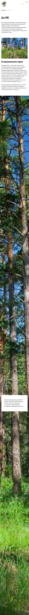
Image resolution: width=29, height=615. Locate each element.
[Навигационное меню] (27, 2)
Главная (3, 10)
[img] (3, 4)
